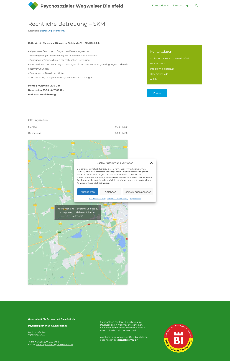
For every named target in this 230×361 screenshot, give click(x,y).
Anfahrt (154, 79)
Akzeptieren (88, 191)
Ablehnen (110, 191)
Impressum (135, 198)
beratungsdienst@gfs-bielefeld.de (54, 344)
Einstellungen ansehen (138, 191)
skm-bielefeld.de (159, 74)
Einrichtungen (182, 5)
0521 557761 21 (157, 63)
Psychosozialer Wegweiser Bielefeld (81, 6)
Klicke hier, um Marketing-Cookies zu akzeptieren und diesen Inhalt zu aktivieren (78, 212)
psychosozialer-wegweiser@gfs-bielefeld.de (124, 337)
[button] (151, 162)
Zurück (157, 93)
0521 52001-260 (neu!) (48, 341)
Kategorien (159, 5)
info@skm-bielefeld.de (162, 68)
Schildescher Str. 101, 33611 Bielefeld (169, 58)
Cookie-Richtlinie (97, 198)
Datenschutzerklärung (117, 198)
